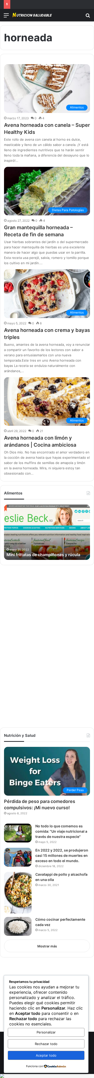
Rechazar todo (46, 1044)
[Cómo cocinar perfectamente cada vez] (18, 926)
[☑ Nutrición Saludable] (33, 15)
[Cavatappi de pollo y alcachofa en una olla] (18, 892)
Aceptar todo (46, 1055)
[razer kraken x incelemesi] (47, 1076)
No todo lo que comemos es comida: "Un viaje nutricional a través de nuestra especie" (61, 831)
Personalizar (46, 1032)
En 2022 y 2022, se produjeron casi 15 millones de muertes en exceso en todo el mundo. (61, 855)
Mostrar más (47, 946)
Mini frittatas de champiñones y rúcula (43, 554)
